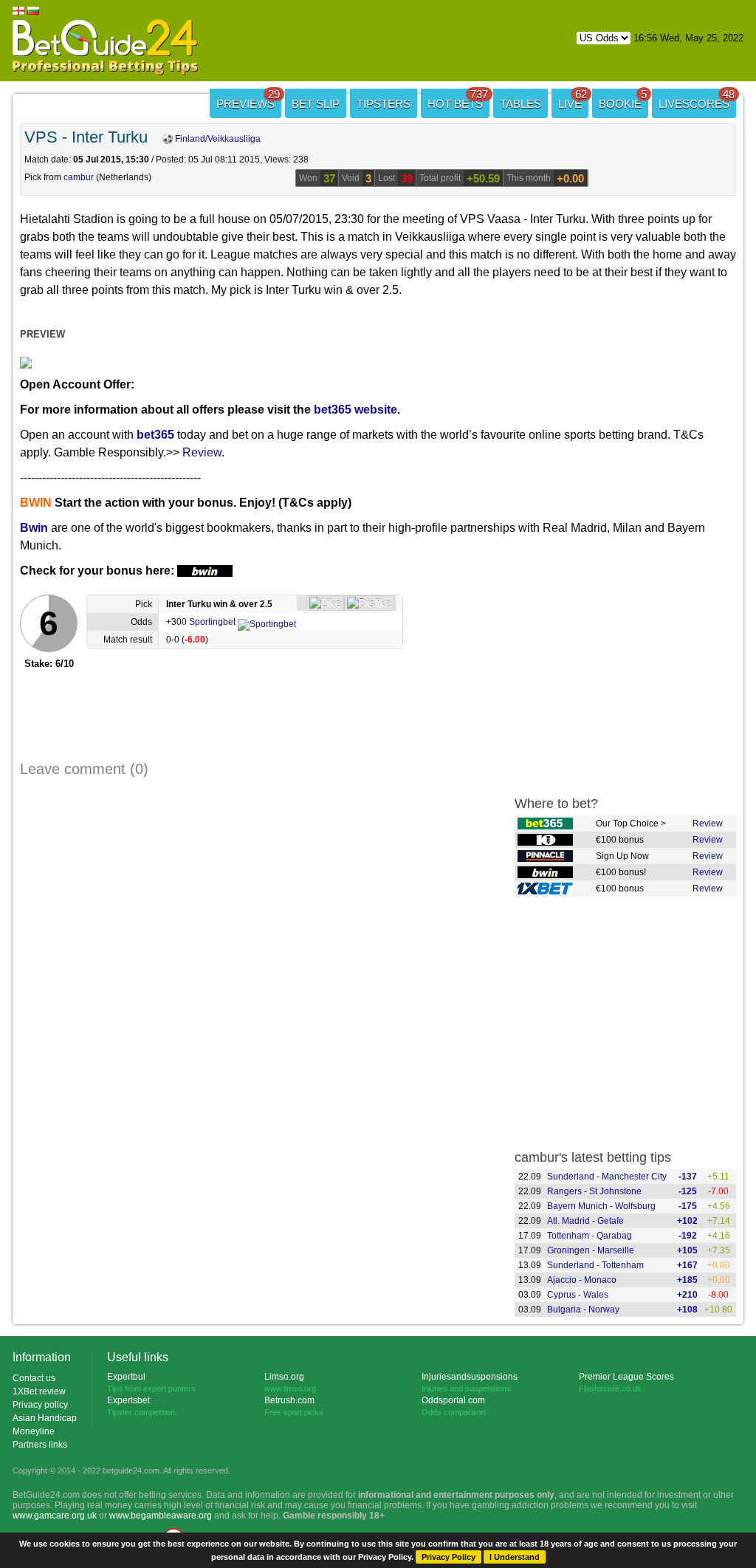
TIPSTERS (383, 103)
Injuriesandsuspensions (470, 1377)
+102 (687, 1221)
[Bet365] (545, 824)
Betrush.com (289, 1400)
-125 (687, 1191)
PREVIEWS (248, 99)
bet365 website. (357, 409)
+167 (687, 1265)
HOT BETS (457, 99)
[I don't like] (369, 603)
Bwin (34, 527)
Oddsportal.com (453, 1400)
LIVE (572, 99)
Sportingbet (213, 622)
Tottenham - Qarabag (589, 1235)
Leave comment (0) (84, 769)
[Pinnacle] (545, 857)
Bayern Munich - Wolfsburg (601, 1206)
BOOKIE (623, 99)
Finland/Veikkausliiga (217, 139)
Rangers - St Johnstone (594, 1191)
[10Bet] (545, 840)
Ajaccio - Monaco (581, 1280)
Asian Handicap (45, 1418)
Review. (203, 452)
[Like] (325, 603)
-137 (687, 1176)
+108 (687, 1309)
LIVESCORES (697, 99)
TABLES (520, 103)
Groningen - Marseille (590, 1250)
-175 (687, 1206)
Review (708, 823)
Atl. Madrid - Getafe (585, 1221)
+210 (687, 1295)
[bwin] (545, 873)
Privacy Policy (448, 1556)
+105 (687, 1250)
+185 (687, 1280)
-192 (687, 1235)
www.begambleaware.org (160, 1515)
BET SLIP (316, 103)
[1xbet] (545, 889)
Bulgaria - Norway (583, 1309)
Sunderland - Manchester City (607, 1176)
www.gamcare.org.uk (55, 1515)
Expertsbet (128, 1400)
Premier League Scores (626, 1377)
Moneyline (34, 1431)
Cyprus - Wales (577, 1295)
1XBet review (39, 1391)
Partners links (40, 1444)
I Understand (514, 1556)
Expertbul (126, 1377)
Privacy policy (40, 1405)
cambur (78, 177)
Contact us (34, 1378)
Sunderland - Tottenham (595, 1265)
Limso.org (284, 1377)
